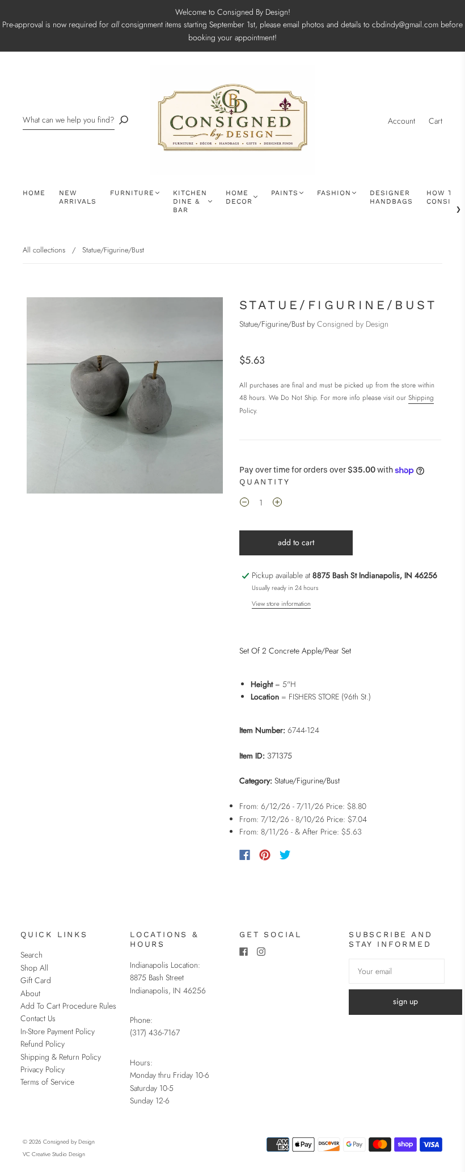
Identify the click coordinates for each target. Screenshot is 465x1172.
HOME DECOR (239, 197)
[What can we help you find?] (69, 120)
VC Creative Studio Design (54, 1154)
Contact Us (38, 1018)
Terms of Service (47, 1081)
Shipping (421, 398)
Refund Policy (42, 1043)
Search (31, 954)
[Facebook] (245, 855)
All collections (44, 249)
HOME (34, 193)
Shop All (34, 967)
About (30, 993)
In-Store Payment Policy (57, 1031)
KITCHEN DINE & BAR (190, 201)
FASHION (334, 193)
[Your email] (397, 971)
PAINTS (284, 193)
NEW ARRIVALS (77, 197)
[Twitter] (285, 855)
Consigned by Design (352, 324)
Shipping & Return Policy (60, 1057)
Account (401, 121)
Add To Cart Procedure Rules (68, 1005)
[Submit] (123, 120)
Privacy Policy (42, 1069)
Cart (435, 121)
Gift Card (35, 980)
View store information (281, 603)
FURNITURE (132, 193)
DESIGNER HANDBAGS (391, 197)
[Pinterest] (265, 855)
